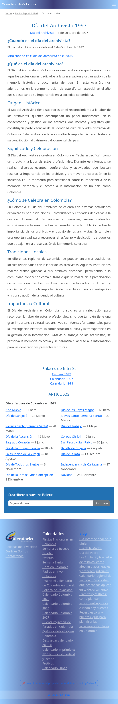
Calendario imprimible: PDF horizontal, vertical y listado (58, 654)
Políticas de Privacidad (21, 547)
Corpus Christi (71, 436)
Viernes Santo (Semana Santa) (27, 426)
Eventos (48, 558)
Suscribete (101, 503)
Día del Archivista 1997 (59, 25)
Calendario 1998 (61, 383)
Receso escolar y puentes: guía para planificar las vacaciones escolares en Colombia (94, 621)
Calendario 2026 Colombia (59, 695)
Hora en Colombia (55, 567)
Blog (83, 533)
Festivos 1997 (61, 374)
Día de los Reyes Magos (77, 410)
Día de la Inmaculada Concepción (29, 475)
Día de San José (16, 416)
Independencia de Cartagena (81, 464)
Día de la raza (70, 454)
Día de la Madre (90, 548)
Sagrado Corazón (18, 442)
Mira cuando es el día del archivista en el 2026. (40, 56)
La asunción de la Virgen (23, 454)
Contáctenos (15, 556)
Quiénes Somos (17, 551)
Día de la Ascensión (19, 436)
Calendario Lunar (54, 668)
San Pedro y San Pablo (76, 442)
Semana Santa (52, 562)
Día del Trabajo (71, 426)
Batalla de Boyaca (73, 448)
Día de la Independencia (23, 448)
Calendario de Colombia (19, 4)
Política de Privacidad (57, 590)
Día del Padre (88, 553)
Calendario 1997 (61, 379)
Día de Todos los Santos (22, 464)
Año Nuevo (13, 410)
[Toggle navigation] (114, 4)
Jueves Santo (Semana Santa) (81, 416)
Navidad (67, 475)
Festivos (48, 663)
